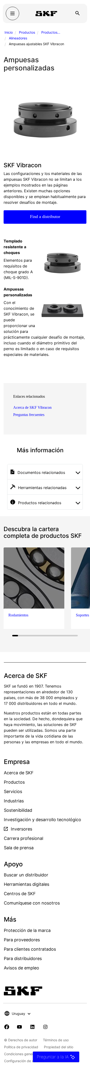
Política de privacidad (21, 1047)
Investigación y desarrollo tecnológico (42, 819)
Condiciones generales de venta (29, 1054)
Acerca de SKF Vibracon (32, 407)
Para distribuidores (23, 958)
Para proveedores (22, 939)
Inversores (21, 828)
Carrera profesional (23, 838)
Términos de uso (56, 1040)
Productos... (50, 32)
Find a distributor (45, 216)
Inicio (9, 32)
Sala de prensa (19, 847)
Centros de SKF (20, 893)
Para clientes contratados (30, 949)
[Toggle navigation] (12, 13)
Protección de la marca (27, 930)
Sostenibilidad (18, 810)
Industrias (14, 800)
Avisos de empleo (21, 967)
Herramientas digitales (26, 884)
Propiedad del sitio (58, 1047)
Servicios (13, 791)
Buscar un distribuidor (26, 874)
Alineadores (18, 38)
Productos (27, 32)
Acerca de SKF (19, 772)
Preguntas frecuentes (28, 415)
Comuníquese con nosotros (32, 903)
